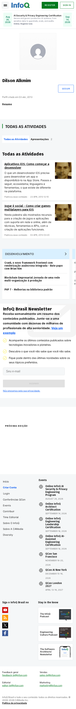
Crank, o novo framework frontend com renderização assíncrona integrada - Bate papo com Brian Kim (33, 265)
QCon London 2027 (53, 585)
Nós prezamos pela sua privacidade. (21, 390)
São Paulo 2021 (46, 464)
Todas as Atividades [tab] (16, 139)
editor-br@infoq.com (12, 685)
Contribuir (8, 511)
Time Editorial (10, 517)
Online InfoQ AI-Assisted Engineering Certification (55, 541)
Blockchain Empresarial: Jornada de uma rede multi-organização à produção (32, 279)
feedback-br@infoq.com (14, 675)
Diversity (8, 534)
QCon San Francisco (51, 555)
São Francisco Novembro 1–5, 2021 (55, 469)
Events (7, 505)
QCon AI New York (56, 570)
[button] (34, 383)
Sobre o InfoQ (11, 523)
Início (6, 481)
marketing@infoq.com (51, 685)
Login (6, 493)
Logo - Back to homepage (20, 4)
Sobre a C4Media (13, 528)
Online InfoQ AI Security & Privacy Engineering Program (56, 491)
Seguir (66, 88)
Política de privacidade (14, 703)
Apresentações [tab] (41, 139)
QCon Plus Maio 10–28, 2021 (17, 469)
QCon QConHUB (26, 434)
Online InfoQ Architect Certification (53, 506)
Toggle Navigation (5, 5)
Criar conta (10, 487)
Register (50, 5)
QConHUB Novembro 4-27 (16, 464)
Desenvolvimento (19, 254)
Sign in (67, 5)
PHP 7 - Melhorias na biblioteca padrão (28, 289)
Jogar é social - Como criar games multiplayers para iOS (27, 207)
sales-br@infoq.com (50, 675)
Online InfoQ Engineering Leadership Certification (53, 523)
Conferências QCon (14, 499)
